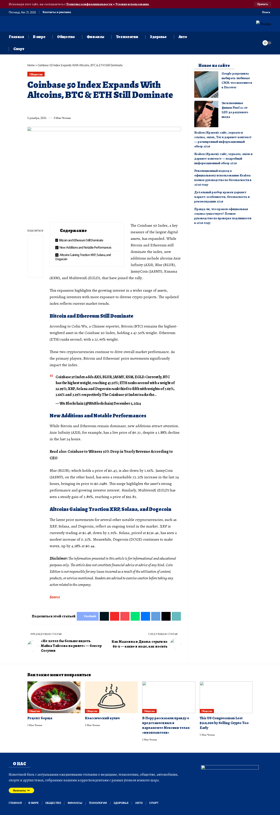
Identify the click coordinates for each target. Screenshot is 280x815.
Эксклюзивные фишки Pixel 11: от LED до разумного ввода (235, 110)
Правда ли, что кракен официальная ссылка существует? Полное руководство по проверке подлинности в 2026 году (222, 216)
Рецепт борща (39, 718)
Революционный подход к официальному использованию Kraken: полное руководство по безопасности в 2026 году (222, 178)
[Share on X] (38, 107)
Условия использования (132, 4)
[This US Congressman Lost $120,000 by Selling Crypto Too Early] (226, 697)
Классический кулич (102, 718)
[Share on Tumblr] (79, 107)
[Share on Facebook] (30, 107)
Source (55, 597)
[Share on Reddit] (87, 107)
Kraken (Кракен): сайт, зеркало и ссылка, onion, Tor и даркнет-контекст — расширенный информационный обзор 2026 (223, 139)
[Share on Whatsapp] (63, 107)
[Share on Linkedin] (71, 107)
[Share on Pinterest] (55, 107)
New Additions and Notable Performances (85, 247)
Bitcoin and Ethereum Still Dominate (81, 240)
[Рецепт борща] (53, 697)
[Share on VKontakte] (95, 107)
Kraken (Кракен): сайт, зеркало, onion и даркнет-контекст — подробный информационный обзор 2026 (223, 158)
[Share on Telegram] (103, 107)
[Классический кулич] (111, 697)
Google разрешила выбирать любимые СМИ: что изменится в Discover (237, 80)
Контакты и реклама (57, 12)
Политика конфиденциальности (89, 4)
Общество (36, 74)
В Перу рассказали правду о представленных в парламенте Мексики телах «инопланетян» (166, 725)
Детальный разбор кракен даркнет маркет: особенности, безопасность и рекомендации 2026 (222, 197)
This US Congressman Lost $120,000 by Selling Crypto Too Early (224, 723)
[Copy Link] (119, 107)
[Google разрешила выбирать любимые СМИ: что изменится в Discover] (206, 84)
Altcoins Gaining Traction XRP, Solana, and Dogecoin (83, 257)
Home (31, 65)
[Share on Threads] (111, 107)
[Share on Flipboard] (47, 107)
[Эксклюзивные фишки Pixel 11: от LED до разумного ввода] (206, 114)
